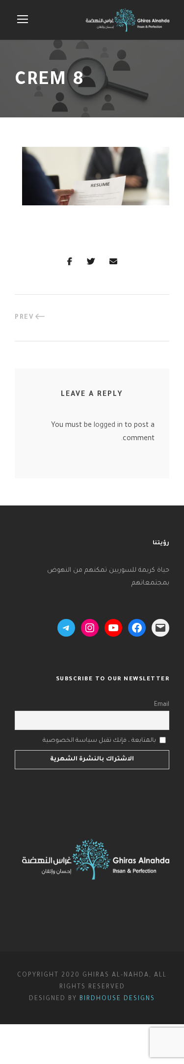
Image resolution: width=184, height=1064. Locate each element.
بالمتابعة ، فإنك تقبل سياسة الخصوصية (99, 740)
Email (161, 704)
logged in (108, 426)
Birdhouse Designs (117, 999)
